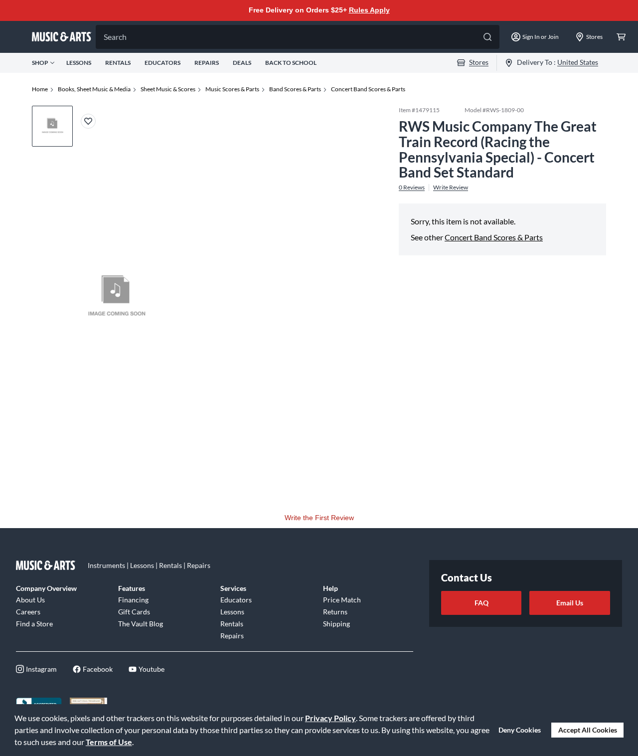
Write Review (450, 187)
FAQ (481, 602)
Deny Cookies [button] (519, 730)
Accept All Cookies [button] (587, 730)
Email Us (569, 602)
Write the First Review (319, 518)
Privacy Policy (330, 718)
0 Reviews (412, 187)
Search (115, 36)
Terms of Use (109, 742)
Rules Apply (369, 10)
